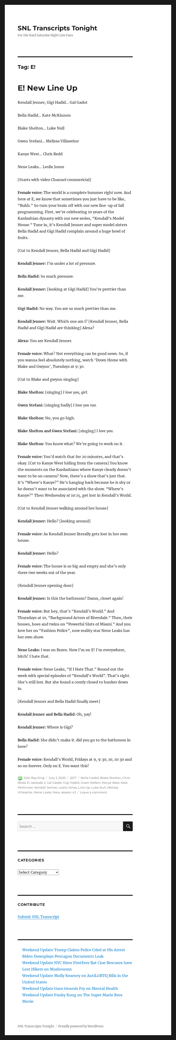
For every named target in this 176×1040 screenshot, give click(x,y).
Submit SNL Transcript (38, 916)
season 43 (68, 792)
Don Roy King (34, 778)
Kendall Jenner (45, 787)
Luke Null (98, 787)
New (56, 792)
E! (28, 782)
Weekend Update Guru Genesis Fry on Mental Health (70, 988)
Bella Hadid (90, 778)
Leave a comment (93, 792)
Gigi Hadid (71, 782)
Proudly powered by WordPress (81, 1026)
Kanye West (110, 782)
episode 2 (38, 782)
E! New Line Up (47, 87)
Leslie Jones (68, 787)
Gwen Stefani (91, 782)
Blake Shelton (110, 778)
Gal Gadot (54, 782)
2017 (73, 778)
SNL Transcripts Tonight (57, 28)
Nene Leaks (43, 792)
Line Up (84, 787)
